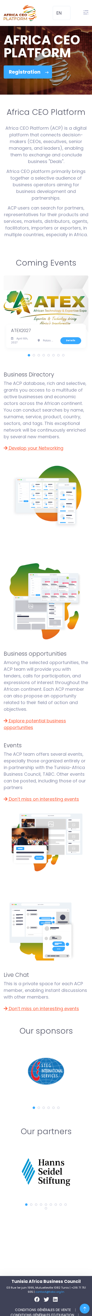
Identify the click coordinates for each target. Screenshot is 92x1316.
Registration (25, 71)
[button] (61, 13)
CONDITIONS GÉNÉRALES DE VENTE (43, 1309)
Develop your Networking (35, 448)
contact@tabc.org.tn (49, 1292)
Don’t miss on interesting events (43, 799)
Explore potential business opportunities (35, 724)
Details (70, 340)
